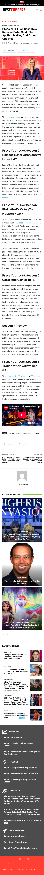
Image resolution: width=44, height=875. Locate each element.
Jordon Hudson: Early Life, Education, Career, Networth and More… (16, 671)
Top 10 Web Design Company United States (20, 781)
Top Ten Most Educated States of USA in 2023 (22, 822)
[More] (33, 50)
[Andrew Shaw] (4, 43)
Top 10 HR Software (13, 737)
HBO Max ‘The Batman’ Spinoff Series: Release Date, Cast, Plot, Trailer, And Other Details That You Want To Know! (22, 812)
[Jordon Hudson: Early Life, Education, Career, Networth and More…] (36, 670)
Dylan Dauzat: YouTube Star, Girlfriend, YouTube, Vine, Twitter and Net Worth (32, 459)
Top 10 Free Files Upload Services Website (19, 745)
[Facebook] (16, 859)
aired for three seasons (29, 223)
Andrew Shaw (13, 43)
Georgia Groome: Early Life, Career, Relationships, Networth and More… (15, 657)
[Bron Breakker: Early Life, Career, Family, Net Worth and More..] (36, 715)
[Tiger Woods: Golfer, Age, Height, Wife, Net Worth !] (22, 564)
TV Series (36, 433)
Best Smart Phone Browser (16, 842)
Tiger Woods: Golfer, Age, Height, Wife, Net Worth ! (22, 582)
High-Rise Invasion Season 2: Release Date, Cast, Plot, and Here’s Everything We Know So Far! (22, 536)
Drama (18, 433)
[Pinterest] (24, 859)
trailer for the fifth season (17, 376)
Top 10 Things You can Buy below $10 (21, 767)
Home (4, 21)
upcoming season (13, 117)
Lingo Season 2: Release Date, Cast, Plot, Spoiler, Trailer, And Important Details (11, 459)
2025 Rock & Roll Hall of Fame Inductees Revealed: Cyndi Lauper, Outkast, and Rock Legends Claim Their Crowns (16, 701)
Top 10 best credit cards (15, 836)
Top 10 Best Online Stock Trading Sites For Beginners (22, 753)
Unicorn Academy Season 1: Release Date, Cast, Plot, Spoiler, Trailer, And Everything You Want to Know (22, 625)
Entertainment (12, 21)
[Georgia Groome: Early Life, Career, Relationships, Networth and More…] (36, 656)
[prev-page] (3, 634)
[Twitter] (28, 859)
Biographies (22, 578)
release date (26, 433)
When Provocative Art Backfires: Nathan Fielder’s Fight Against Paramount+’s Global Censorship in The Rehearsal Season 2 (16, 686)
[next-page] (7, 634)
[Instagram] (20, 859)
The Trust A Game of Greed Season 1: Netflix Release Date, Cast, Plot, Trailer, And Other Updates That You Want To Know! (22, 800)
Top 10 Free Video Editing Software (20, 848)
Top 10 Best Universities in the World (21, 773)
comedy (11, 433)
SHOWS (16, 25)
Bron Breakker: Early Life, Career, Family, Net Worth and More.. (22, 5)
